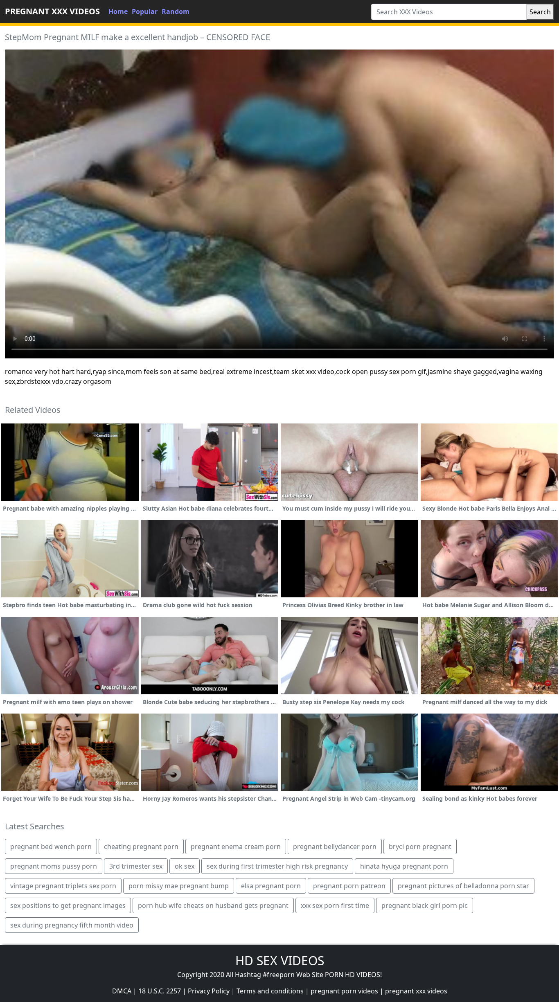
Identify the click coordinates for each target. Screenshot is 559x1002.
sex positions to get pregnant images (68, 905)
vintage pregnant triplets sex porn (63, 885)
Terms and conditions (270, 990)
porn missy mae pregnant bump (178, 885)
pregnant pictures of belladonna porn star (463, 885)
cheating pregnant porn (141, 846)
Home (118, 11)
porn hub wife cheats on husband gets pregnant (213, 905)
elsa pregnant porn (271, 885)
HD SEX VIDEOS (279, 960)
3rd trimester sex (135, 866)
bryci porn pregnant (420, 846)
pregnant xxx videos (416, 990)
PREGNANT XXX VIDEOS (52, 11)
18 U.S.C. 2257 (159, 990)
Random (175, 11)
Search (540, 11)
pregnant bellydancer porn (334, 846)
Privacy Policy (209, 990)
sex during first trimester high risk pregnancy (277, 866)
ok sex (184, 866)
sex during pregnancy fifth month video (71, 925)
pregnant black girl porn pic (424, 905)
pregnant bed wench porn (51, 846)
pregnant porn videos (344, 990)
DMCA (121, 990)
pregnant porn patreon (349, 885)
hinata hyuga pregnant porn (404, 866)
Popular (145, 11)
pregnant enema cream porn (236, 846)
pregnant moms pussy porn (53, 866)
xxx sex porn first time (335, 905)
